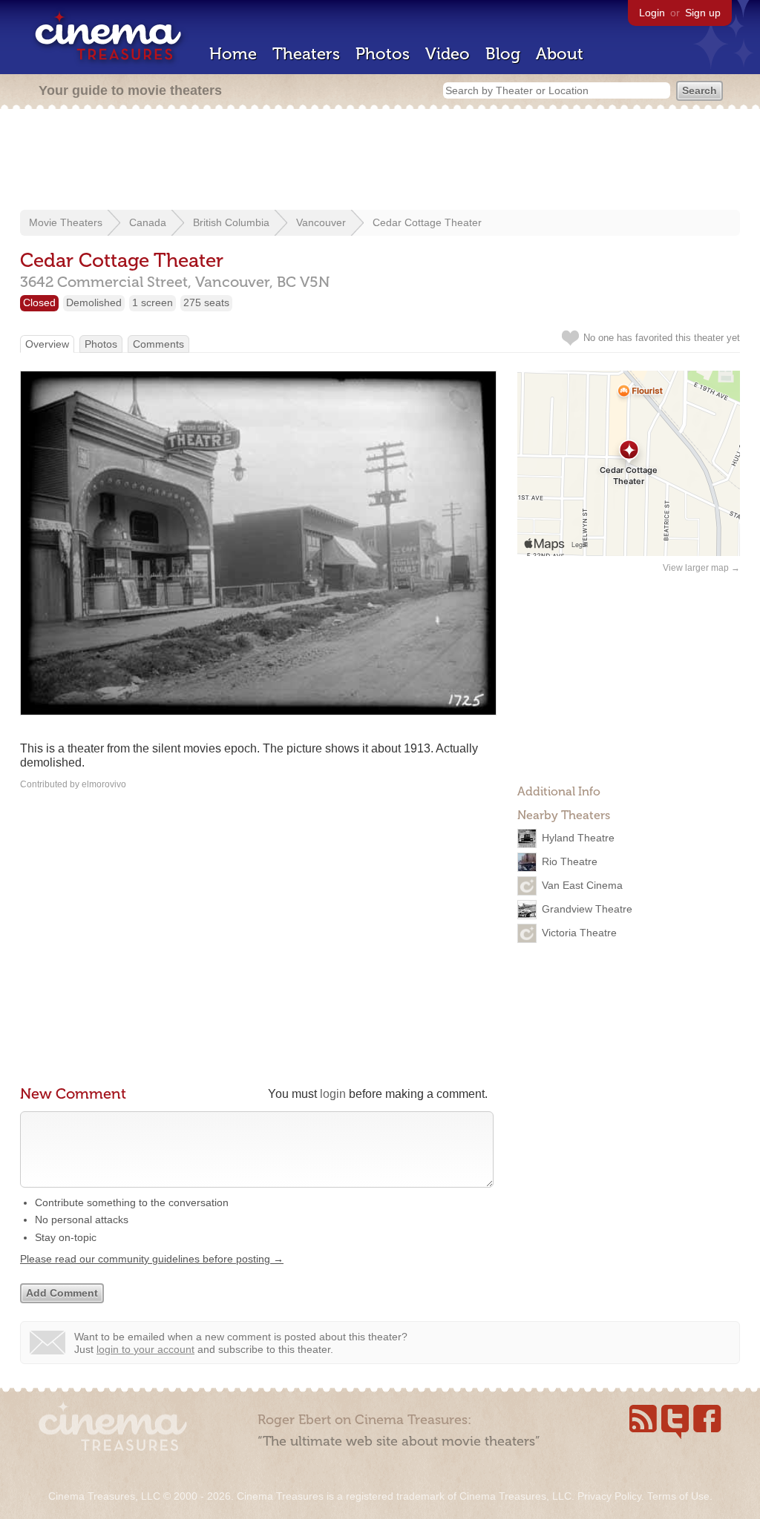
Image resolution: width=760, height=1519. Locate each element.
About (559, 54)
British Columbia (231, 222)
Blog (502, 54)
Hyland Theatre (578, 838)
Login (652, 13)
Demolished (94, 302)
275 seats (206, 302)
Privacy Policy (609, 1496)
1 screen (152, 302)
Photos (383, 54)
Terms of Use (678, 1496)
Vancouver (321, 222)
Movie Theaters (65, 222)
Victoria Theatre (579, 933)
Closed (39, 302)
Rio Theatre (569, 861)
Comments (158, 344)
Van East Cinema (582, 885)
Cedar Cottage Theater (427, 222)
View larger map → (701, 568)
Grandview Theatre (587, 909)
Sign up (703, 13)
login (333, 1094)
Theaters (306, 54)
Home (233, 54)
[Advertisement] (380, 161)
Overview (47, 344)
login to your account (145, 1349)
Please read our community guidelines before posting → (152, 1259)
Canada (147, 222)
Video (447, 54)
